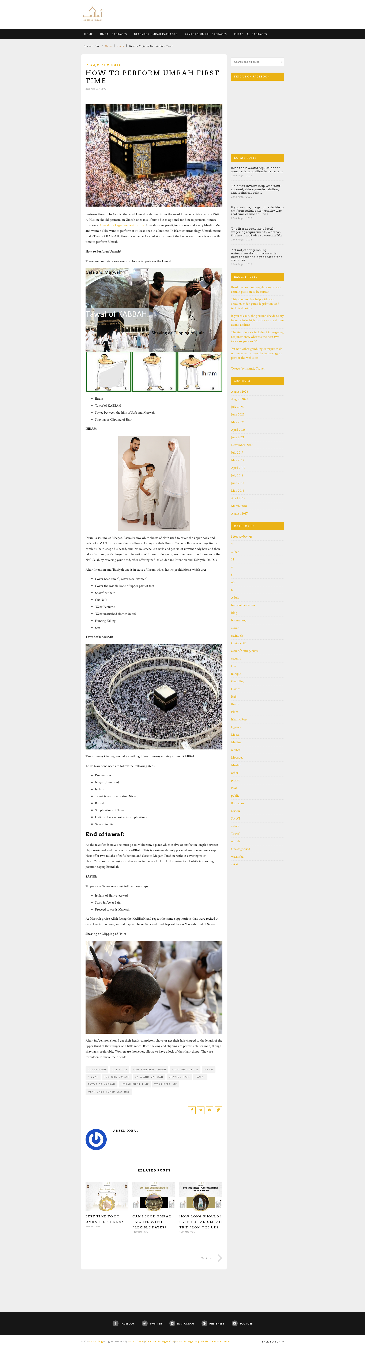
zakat (234, 864)
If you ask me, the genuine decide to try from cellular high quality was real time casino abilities (257, 211)
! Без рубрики (241, 536)
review (235, 811)
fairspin (236, 674)
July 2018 (237, 475)
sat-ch (235, 826)
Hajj (234, 696)
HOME (88, 34)
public (235, 795)
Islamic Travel (136, 1341)
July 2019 (237, 452)
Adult (235, 597)
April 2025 (238, 430)
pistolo (235, 780)
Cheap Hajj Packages (250, 34)
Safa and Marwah (149, 1076)
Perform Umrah (116, 1076)
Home (108, 46)
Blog (234, 613)
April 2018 (238, 498)
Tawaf (200, 1076)
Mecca (235, 735)
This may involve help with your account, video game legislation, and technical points (256, 189)
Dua (234, 666)
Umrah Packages (113, 34)
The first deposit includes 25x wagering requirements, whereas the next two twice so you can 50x (256, 232)
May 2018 (237, 490)
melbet (235, 750)
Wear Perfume (165, 1084)
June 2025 (238, 414)
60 (232, 582)
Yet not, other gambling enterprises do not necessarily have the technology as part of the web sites (256, 255)
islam (120, 46)
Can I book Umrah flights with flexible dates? (152, 1222)
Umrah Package (184, 1341)
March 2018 (239, 506)
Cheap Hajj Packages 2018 (159, 1341)
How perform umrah (149, 1069)
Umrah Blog (96, 1341)
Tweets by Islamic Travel (247, 368)
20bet (235, 552)
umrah (117, 65)
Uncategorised (240, 849)
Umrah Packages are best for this (122, 225)
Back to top (271, 1341)
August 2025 (239, 399)
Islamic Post (239, 719)
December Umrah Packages (155, 34)
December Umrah (220, 1341)
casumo (236, 658)
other (234, 773)
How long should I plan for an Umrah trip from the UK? (200, 1222)
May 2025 (238, 422)
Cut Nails (119, 1069)
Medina (236, 742)
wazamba (237, 856)
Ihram (208, 1069)
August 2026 (239, 391)
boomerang (238, 620)
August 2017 (239, 513)
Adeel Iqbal (126, 1130)
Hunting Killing (185, 1069)
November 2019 (242, 445)
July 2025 (237, 407)
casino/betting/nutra (245, 651)
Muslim (103, 65)
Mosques (237, 757)
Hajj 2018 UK (201, 1341)
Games (235, 689)
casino (235, 628)
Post (234, 788)
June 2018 (237, 483)
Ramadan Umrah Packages (206, 34)
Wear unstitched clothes (109, 1091)
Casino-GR (238, 643)
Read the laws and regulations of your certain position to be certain (257, 169)
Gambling (237, 681)
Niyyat (93, 1076)
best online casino (243, 605)
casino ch (237, 635)
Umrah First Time (135, 1084)
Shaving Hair (179, 1076)
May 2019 (237, 460)
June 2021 (237, 437)
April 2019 (238, 468)
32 (232, 559)
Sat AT (235, 818)
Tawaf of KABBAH (101, 1084)
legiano (236, 727)
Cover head (97, 1069)
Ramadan (237, 803)
